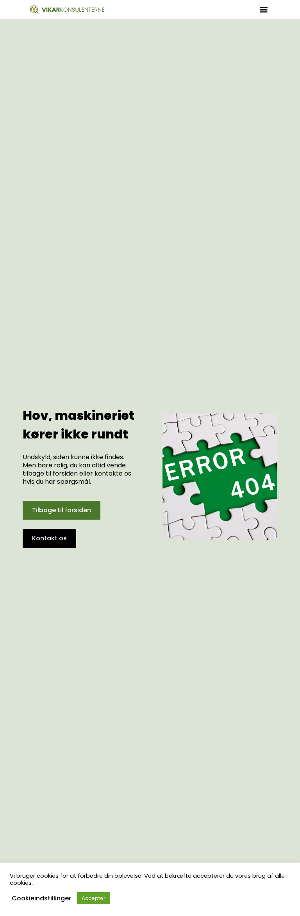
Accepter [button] (93, 898)
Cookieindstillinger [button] (41, 898)
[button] (263, 9)
